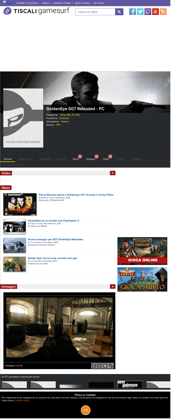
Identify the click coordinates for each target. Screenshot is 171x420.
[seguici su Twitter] (140, 14)
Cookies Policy (21, 400)
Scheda (7, 159)
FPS (58, 125)
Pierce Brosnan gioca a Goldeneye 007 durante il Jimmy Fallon (76, 194)
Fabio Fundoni (36, 223)
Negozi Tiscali (82, 3)
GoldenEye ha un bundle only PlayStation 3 (53, 220)
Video (106, 159)
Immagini (90, 159)
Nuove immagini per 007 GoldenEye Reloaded (55, 239)
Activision (64, 118)
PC (73, 115)
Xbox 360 (66, 115)
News (76, 159)
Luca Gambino (36, 242)
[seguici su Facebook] (132, 14)
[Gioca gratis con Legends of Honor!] (142, 264)
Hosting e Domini (62, 3)
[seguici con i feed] (163, 14)
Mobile (45, 3)
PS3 (78, 115)
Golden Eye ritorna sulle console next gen (52, 258)
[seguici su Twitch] (148, 14)
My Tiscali (99, 3)
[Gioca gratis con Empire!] (142, 291)
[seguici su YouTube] (155, 14)
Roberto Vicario (48, 197)
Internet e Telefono (27, 3)
